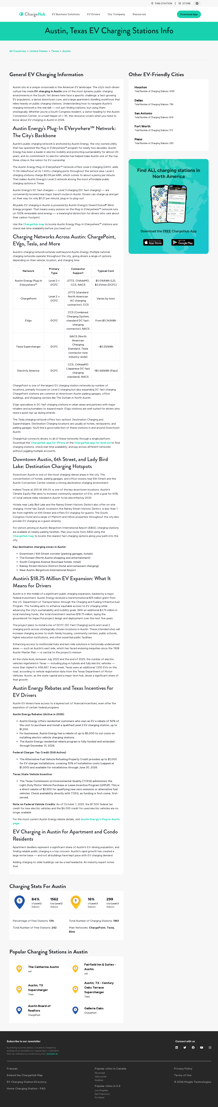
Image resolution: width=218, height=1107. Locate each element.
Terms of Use (183, 1075)
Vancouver (100, 1076)
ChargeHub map (33, 224)
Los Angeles (101, 1090)
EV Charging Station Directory (26, 1081)
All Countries (17, 51)
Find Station (163, 3)
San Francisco (102, 1094)
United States (39, 51)
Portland (99, 1097)
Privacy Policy (183, 1068)
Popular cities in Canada (110, 1068)
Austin (66, 51)
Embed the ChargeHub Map (25, 1075)
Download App (189, 14)
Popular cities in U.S (107, 1086)
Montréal (100, 1073)
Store (186, 3)
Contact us (52, 1054)
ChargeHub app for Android (92, 442)
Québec (99, 1080)
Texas (55, 51)
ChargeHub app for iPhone (48, 442)
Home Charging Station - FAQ (26, 1088)
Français (12, 1068)
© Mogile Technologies (192, 1081)
